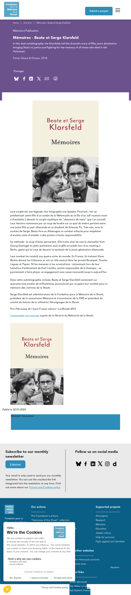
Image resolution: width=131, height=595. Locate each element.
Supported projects (108, 507)
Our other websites (81, 551)
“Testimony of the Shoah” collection (50, 520)
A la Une (28, 23)
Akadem (114, 567)
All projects (102, 516)
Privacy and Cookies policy (44, 487)
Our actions (38, 507)
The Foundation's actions (44, 516)
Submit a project (99, 11)
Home (16, 23)
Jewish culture (103, 533)
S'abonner (15, 464)
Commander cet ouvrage (24, 316)
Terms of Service (81, 587)
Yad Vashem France (79, 590)
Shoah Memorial (78, 582)
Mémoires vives (77, 564)
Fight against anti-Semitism (110, 541)
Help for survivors (105, 537)
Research (100, 520)
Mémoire (100, 524)
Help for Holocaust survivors (84, 559)
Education (101, 529)
